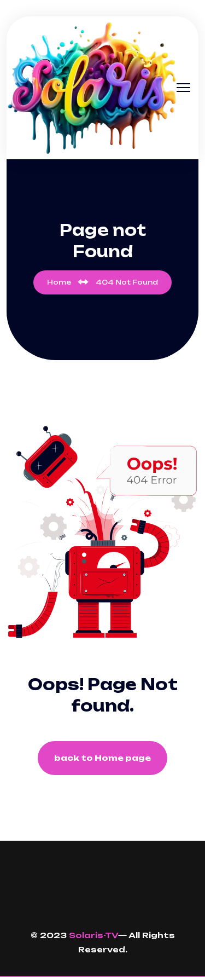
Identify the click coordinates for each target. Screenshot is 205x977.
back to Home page (102, 757)
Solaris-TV (93, 935)
